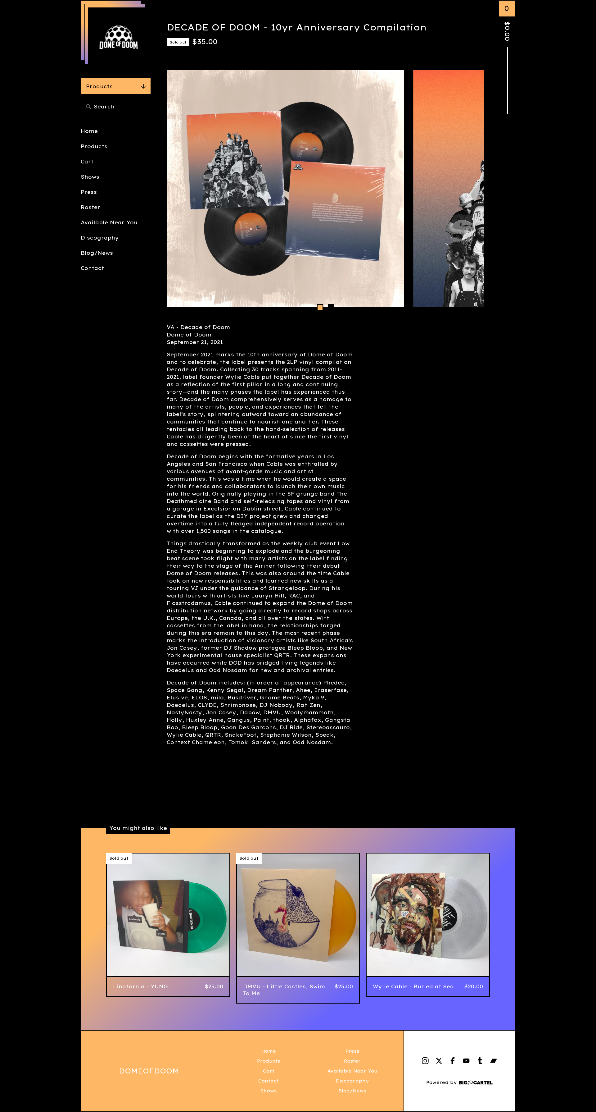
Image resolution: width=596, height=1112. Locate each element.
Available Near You (109, 222)
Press (89, 192)
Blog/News (97, 253)
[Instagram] (425, 1060)
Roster (90, 207)
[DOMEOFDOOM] (118, 37)
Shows (90, 177)
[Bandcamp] (493, 1060)
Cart (87, 161)
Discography (100, 238)
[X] (439, 1060)
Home (89, 131)
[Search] (88, 106)
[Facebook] (452, 1060)
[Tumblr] (479, 1060)
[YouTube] (466, 1060)
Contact (92, 268)
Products (99, 86)
